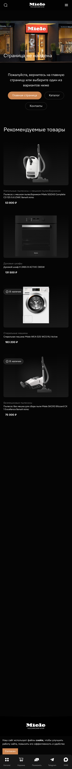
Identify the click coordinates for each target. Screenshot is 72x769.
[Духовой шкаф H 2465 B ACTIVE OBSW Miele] (36, 236)
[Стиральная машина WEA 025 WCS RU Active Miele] (36, 306)
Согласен (10, 751)
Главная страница (24, 95)
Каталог (54, 95)
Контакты (36, 106)
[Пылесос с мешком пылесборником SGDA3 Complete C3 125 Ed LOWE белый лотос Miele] (36, 163)
